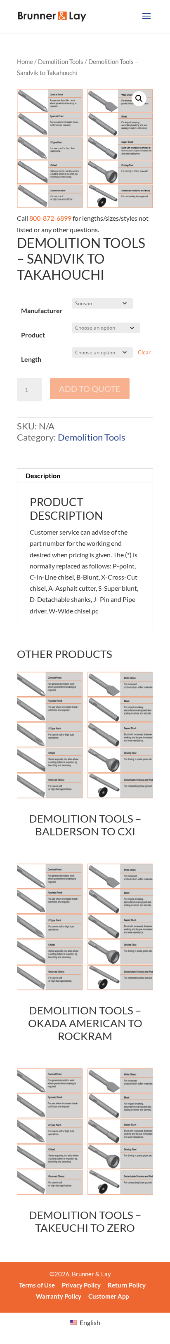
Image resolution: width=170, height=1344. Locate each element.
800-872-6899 (50, 218)
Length (31, 359)
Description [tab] (43, 475)
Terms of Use (37, 1285)
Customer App (108, 1296)
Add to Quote (89, 389)
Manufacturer (42, 310)
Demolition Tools (60, 61)
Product (33, 335)
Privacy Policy (81, 1285)
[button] (139, 98)
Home (25, 61)
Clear (144, 352)
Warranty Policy (58, 1296)
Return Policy (127, 1285)
